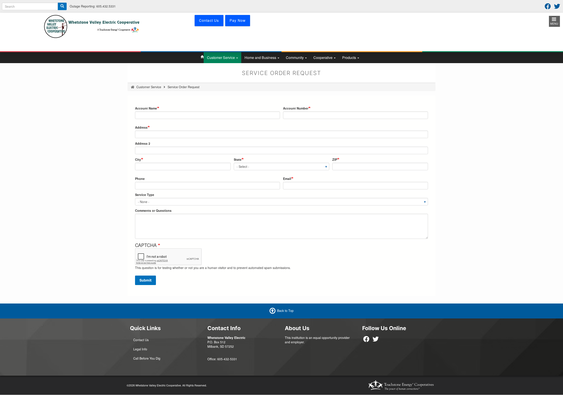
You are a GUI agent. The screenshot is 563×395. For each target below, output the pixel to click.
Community (295, 57)
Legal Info (140, 349)
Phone (140, 178)
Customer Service (221, 57)
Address (141, 127)
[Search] (62, 6)
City (138, 159)
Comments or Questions (153, 210)
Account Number (295, 108)
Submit (145, 280)
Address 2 (142, 143)
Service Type (144, 194)
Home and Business (261, 57)
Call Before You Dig (146, 358)
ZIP (334, 159)
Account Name (146, 108)
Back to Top (285, 310)
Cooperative (323, 57)
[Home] (92, 26)
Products (349, 57)
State (237, 159)
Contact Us (141, 340)
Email (287, 178)
